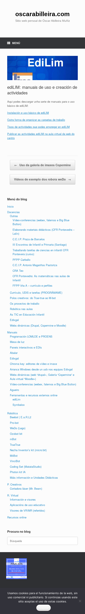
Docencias (13, 212)
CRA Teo (18, 271)
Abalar (14, 353)
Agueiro (14, 390)
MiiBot (14, 456)
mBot (13, 439)
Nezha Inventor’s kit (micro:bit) (28, 450)
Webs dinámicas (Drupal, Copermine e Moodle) (38, 325)
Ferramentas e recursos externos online (33, 395)
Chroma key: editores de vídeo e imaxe (33, 364)
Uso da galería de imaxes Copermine (42, 165)
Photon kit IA (18, 472)
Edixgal (14, 320)
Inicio (10, 206)
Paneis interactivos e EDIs (26, 347)
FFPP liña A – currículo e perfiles (32, 285)
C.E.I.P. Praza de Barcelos (29, 239)
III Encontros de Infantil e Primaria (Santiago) (40, 244)
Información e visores (23, 499)
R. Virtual (12, 495)
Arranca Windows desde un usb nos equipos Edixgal (41, 369)
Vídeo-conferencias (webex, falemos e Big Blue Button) (43, 384)
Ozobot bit (16, 434)
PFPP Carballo (21, 260)
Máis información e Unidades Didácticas (34, 477)
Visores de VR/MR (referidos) (27, 510)
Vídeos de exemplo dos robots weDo (42, 179)
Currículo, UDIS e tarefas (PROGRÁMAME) (36, 292)
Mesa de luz (17, 342)
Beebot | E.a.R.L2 (20, 417)
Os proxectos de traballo (24, 303)
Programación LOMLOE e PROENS (31, 336)
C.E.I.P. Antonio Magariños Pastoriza (35, 265)
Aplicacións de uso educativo (27, 505)
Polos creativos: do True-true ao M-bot (33, 298)
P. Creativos (14, 484)
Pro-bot (14, 423)
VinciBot (15, 461)
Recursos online (16, 517)
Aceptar (43, 607)
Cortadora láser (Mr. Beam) (26, 488)
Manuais (12, 332)
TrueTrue (15, 445)
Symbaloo (19, 405)
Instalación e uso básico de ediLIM (28, 113)
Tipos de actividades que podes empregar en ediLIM (38, 127)
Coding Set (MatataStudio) (25, 467)
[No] (80, 601)
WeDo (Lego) (17, 428)
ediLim (16, 399)
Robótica (12, 413)
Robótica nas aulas (21, 309)
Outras (14, 216)
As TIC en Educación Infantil (27, 314)
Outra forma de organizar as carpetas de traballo (36, 120)
